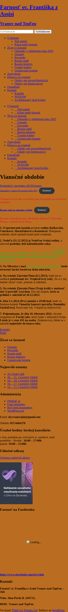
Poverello (20, 57)
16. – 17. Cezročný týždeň (22, 383)
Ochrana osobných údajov (15, 457)
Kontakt (12, 90)
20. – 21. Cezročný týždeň (22, 377)
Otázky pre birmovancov (29, 83)
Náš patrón (21, 41)
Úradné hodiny (23, 67)
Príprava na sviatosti (18, 77)
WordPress (58, 610)
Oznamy (19, 54)
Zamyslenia (13, 73)
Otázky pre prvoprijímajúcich (31, 80)
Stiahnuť (46, 190)
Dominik (5, 185)
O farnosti (13, 37)
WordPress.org (15, 410)
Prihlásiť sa (13, 401)
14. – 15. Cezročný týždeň (22, 387)
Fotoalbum (13, 86)
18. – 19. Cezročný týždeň (22, 380)
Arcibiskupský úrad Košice (30, 99)
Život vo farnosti (16, 47)
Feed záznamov (16, 404)
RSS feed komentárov (19, 407)
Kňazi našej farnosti (26, 44)
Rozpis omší (22, 60)
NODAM (20, 96)
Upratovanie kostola (26, 70)
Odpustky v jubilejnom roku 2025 (34, 51)
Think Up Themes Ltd (24, 610)
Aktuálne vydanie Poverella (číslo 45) (18, 190)
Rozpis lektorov (24, 64)
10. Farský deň (15, 374)
